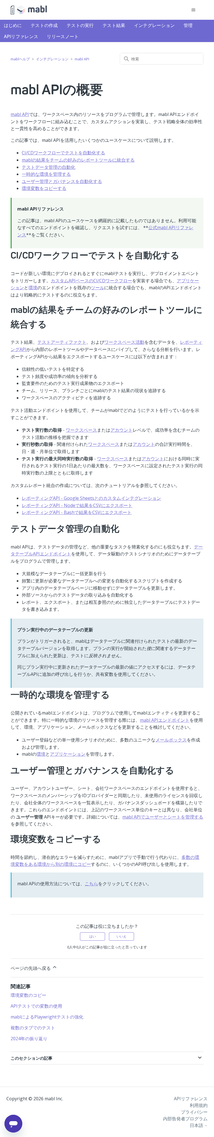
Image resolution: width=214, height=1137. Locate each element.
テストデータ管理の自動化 (48, 167)
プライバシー (194, 1112)
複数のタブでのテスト (33, 1028)
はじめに (13, 25)
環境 (32, 288)
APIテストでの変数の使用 (36, 1006)
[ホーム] (29, 10)
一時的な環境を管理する (46, 174)
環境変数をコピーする (44, 188)
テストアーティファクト (61, 342)
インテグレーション (154, 25)
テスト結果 (114, 25)
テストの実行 (80, 25)
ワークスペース (81, 430)
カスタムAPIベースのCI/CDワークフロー (91, 281)
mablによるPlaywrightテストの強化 (47, 1017)
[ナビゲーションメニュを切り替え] (193, 10)
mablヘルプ (20, 58)
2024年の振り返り (29, 1038)
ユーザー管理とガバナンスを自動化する (62, 181)
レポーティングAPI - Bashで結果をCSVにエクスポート (77, 512)
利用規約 (199, 1105)
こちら (91, 884)
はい (92, 936)
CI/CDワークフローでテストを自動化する (63, 153)
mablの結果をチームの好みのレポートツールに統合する (78, 160)
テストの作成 (44, 25)
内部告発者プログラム (185, 1119)
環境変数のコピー (28, 995)
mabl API (82, 58)
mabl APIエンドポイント (164, 720)
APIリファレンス (21, 36)
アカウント (121, 430)
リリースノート (63, 36)
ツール (97, 288)
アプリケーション (68, 754)
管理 (188, 25)
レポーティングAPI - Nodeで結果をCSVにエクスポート (77, 505)
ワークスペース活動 (124, 342)
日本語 (197, 1125)
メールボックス (171, 740)
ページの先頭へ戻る (31, 968)
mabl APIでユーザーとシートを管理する (162, 817)
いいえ (121, 936)
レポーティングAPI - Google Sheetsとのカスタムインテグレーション (91, 498)
